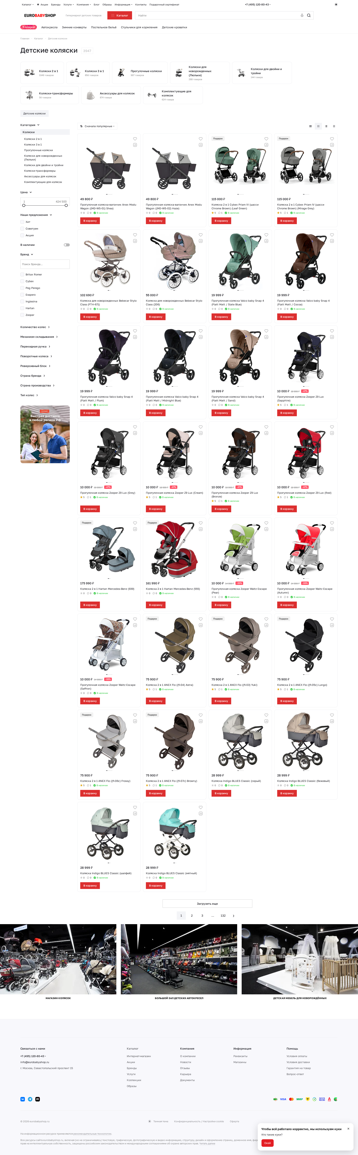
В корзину (90, 220)
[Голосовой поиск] (302, 15)
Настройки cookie (213, 1121)
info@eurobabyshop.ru (34, 1062)
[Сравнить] (135, 145)
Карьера (185, 1074)
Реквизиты (240, 1056)
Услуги (131, 1074)
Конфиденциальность (187, 1121)
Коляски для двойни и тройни (43, 165)
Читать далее (207, 1143)
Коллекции (134, 1080)
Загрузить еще (207, 903)
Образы (132, 1086)
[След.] (233, 915)
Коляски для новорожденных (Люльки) (43, 157)
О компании (188, 1056)
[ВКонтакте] (22, 1099)
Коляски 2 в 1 (33, 138)
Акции (131, 1062)
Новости (185, 1062)
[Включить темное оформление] (336, 4)
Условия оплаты (297, 1056)
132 (223, 915)
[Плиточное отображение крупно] (310, 126)
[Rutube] (37, 1099)
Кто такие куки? (271, 1134)
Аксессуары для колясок (40, 176)
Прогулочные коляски (38, 150)
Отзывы (185, 1068)
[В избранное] (135, 139)
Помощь (292, 1048)
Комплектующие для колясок (43, 181)
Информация (242, 1048)
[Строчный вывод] (326, 126)
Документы (187, 1080)
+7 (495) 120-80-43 (257, 4)
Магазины (239, 1062)
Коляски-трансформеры (40, 170)
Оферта (234, 1121)
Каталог (132, 1048)
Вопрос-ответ (295, 1074)
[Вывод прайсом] (334, 126)
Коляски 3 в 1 (33, 144)
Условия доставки (298, 1062)
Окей (267, 1143)
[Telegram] (30, 1099)
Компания (187, 1048)
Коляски (29, 132)
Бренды (132, 1068)
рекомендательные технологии (92, 1133)
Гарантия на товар (299, 1068)
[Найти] (309, 15)
